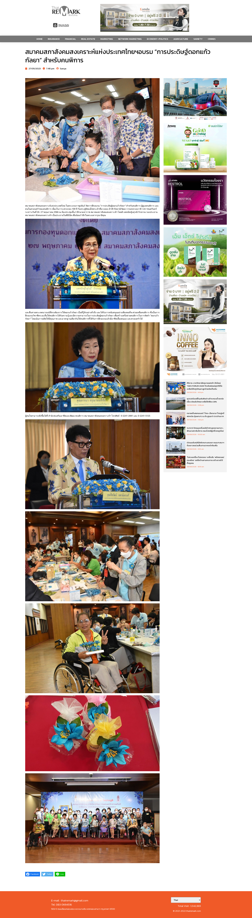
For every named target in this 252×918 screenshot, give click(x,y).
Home (39, 39)
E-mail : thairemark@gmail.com (69, 900)
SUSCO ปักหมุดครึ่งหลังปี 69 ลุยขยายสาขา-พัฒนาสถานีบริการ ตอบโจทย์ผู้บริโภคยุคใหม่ (205, 429)
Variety (198, 39)
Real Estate (88, 39)
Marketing (106, 39)
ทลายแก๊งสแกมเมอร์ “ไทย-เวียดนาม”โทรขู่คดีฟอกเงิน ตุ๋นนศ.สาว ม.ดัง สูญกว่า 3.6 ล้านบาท (205, 415)
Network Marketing (130, 39)
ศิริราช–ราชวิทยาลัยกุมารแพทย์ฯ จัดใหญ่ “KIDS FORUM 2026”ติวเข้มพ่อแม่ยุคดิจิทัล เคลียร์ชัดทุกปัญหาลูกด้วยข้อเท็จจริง (204, 385)
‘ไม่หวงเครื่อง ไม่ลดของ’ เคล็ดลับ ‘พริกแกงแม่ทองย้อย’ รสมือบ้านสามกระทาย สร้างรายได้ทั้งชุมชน (205, 460)
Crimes (212, 39)
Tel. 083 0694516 (61, 904)
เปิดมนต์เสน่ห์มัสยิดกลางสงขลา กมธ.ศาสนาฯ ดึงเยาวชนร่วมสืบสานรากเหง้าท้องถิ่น (205, 444)
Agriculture (180, 39)
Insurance (54, 39)
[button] (145, 18)
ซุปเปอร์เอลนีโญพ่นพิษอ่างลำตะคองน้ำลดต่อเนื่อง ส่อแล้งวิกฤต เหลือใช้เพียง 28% (205, 400)
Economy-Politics (157, 39)
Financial (70, 39)
